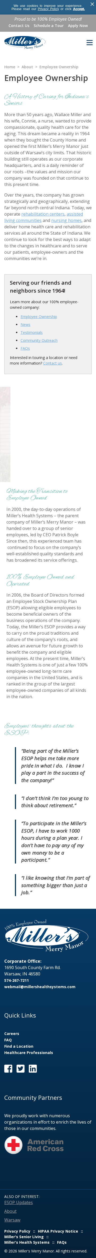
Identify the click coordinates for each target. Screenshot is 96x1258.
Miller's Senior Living (24, 1236)
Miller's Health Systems (27, 1242)
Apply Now (78, 25)
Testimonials (32, 332)
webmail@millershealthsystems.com (39, 986)
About (27, 66)
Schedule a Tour (49, 25)
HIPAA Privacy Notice (58, 1231)
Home (9, 66)
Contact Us (19, 25)
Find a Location (18, 1046)
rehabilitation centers (43, 214)
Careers (11, 1033)
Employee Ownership (39, 316)
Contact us (52, 363)
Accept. (79, 9)
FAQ (8, 1039)
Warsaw (12, 1220)
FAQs (25, 348)
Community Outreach (39, 340)
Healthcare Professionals (28, 1052)
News (25, 324)
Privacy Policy (48, 9)
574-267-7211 (16, 980)
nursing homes (66, 220)
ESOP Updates (18, 1202)
